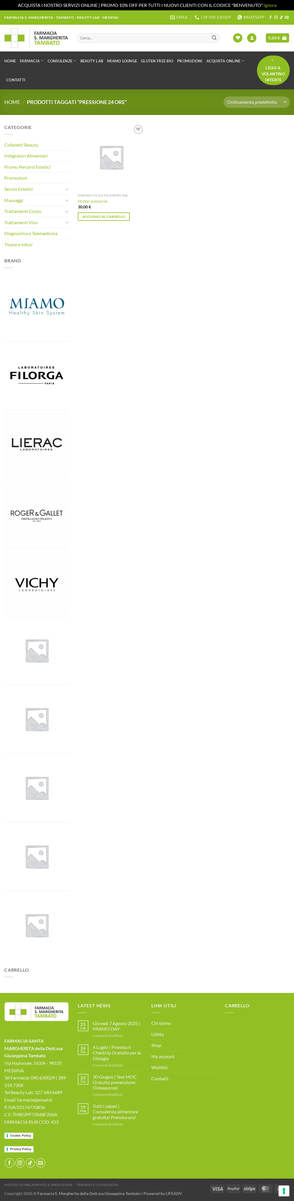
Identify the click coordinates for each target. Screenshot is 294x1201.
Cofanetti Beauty (21, 144)
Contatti (15, 80)
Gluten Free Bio (157, 61)
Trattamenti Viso (21, 222)
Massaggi (13, 200)
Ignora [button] (270, 5)
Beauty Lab (91, 61)
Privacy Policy (20, 1149)
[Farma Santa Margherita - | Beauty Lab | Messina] (36, 38)
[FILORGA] (36, 375)
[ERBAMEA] (36, 719)
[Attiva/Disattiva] (67, 189)
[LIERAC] (36, 444)
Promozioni (189, 61)
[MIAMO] (36, 307)
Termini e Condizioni (97, 1185)
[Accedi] (251, 38)
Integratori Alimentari (26, 155)
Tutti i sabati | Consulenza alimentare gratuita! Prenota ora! (115, 1111)
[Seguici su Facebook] (270, 18)
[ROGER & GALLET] (36, 513)
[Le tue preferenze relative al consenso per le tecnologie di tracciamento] (283, 1190)
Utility (157, 1034)
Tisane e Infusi (18, 244)
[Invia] (214, 38)
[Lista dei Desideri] (237, 38)
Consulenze (60, 61)
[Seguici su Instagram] (276, 18)
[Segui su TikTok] (281, 18)
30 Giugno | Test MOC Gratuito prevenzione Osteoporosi (115, 1082)
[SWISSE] (36, 856)
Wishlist (159, 1067)
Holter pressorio (92, 201)
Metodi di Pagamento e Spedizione (38, 1185)
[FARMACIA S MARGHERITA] (36, 650)
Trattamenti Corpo (22, 211)
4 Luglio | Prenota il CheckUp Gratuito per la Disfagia (117, 1052)
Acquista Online (223, 61)
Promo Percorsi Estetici (27, 167)
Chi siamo (161, 1023)
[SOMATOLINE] (36, 788)
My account (163, 1056)
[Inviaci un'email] (287, 18)
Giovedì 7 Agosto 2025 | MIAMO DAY (116, 1026)
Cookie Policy (20, 1135)
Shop (156, 1045)
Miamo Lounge (122, 61)
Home (10, 61)
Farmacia (30, 61)
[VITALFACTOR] (36, 925)
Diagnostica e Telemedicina (30, 233)
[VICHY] (36, 581)
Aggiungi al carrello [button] (103, 216)
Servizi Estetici (18, 189)
